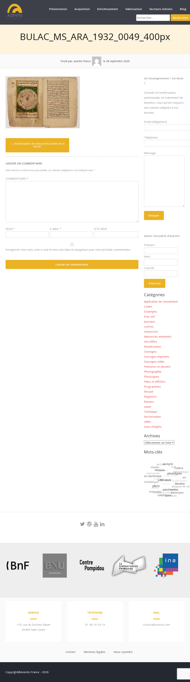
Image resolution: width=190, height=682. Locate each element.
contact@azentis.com (156, 624)
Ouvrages (150, 351)
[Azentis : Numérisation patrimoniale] (15, 18)
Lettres (149, 326)
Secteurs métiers (161, 9)
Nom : (147, 256)
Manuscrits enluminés (157, 336)
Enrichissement (107, 9)
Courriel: (149, 268)
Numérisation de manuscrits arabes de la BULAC (37, 145)
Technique (150, 411)
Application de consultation (161, 301)
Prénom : (149, 245)
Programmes (152, 386)
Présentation (58, 9)
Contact (71, 652)
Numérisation (152, 346)
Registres (150, 396)
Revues (149, 401)
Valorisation (133, 9)
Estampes (150, 311)
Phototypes (151, 376)
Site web (100, 229)
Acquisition (82, 9)
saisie (147, 406)
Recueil (148, 391)
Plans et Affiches (154, 381)
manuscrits (151, 331)
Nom (10, 229)
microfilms (150, 341)
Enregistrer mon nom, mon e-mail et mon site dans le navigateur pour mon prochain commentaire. (68, 249)
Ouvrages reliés (154, 361)
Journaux (149, 321)
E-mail (55, 229)
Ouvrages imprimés (156, 356)
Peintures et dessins (157, 366)
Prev (9, 566)
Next (176, 566)
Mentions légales (94, 652)
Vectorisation (152, 416)
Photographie (152, 371)
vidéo (147, 421)
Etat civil (149, 316)
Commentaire (17, 178)
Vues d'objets (153, 426)
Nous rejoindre (123, 652)
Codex (148, 306)
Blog (183, 9)
